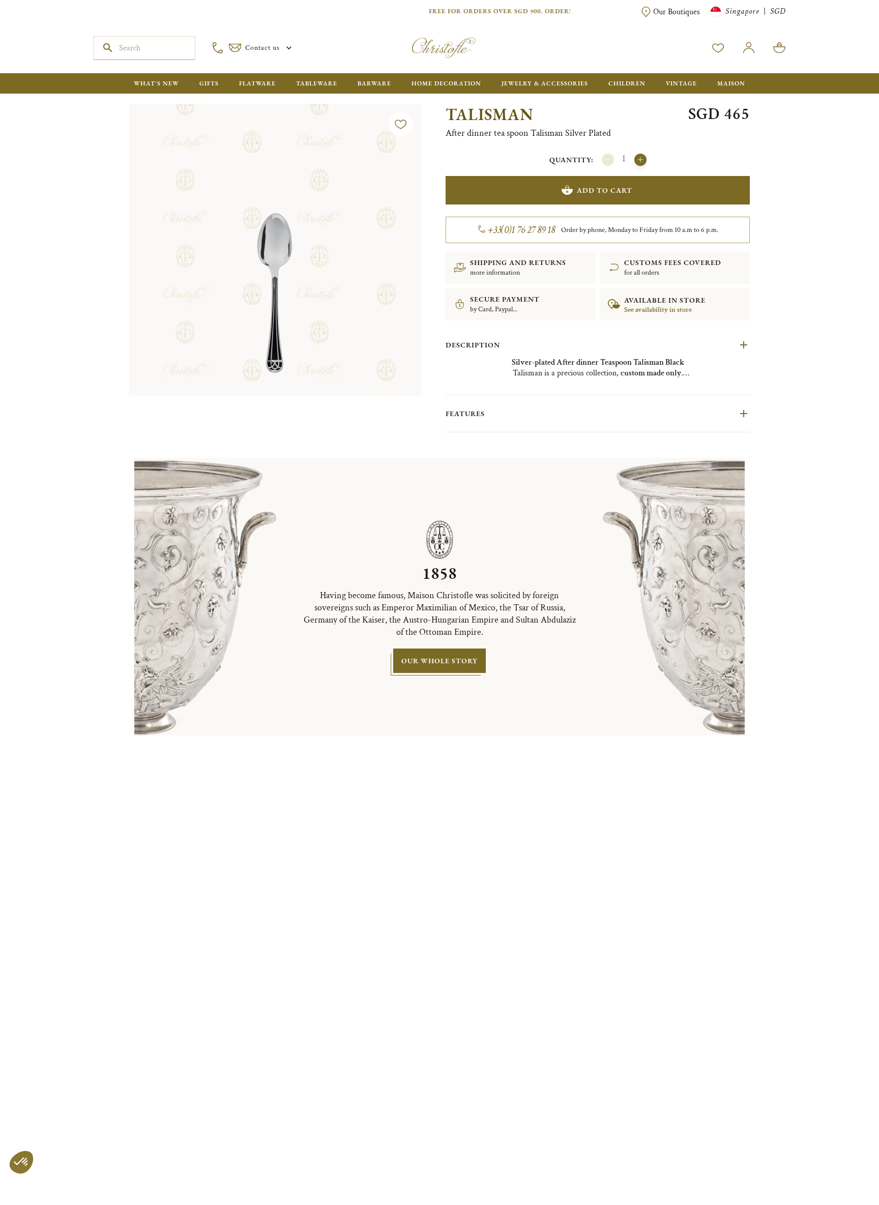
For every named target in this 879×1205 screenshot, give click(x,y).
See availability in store (658, 310)
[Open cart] (779, 48)
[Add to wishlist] (401, 124)
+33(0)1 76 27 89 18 (521, 230)
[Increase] (640, 160)
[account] (718, 48)
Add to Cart (604, 190)
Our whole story (439, 660)
